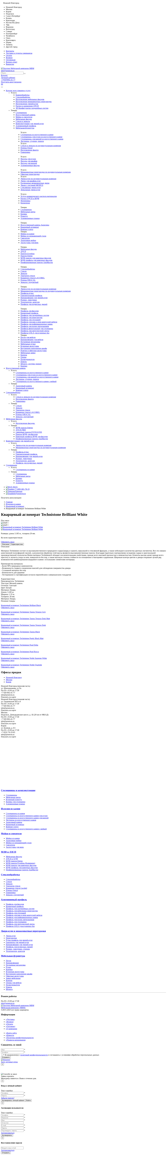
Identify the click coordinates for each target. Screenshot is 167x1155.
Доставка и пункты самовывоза (19, 53)
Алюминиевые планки (30, 218)
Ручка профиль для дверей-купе (19, 940)
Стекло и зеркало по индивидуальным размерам (41, 146)
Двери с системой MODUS (32, 185)
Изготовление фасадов (25, 423)
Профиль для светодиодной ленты (35, 331)
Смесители (25, 238)
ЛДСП (23, 251)
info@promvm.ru (7, 71)
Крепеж (24, 355)
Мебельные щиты (28, 212)
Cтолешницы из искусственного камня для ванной (27, 818)
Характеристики (17, 544)
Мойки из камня (27, 234)
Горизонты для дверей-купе (17, 942)
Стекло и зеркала (23, 121)
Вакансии (10, 64)
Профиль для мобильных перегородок (22, 911)
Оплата (9, 55)
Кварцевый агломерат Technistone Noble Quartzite (21, 665)
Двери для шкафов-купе (31, 181)
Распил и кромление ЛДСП (27, 106)
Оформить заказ (7, 542)
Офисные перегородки (30, 174)
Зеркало (24, 273)
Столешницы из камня (25, 470)
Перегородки (11, 938)
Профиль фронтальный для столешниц (37, 328)
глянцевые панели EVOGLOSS (29, 432)
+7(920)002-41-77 (8, 80)
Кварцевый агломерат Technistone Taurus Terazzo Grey (23, 612)
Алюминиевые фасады (30, 165)
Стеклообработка (23, 97)
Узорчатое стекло (28, 276)
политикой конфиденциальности (34, 1055)
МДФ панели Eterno (14, 861)
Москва (9, 680)
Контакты (10, 51)
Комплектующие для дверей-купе (30, 124)
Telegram (18, 491)
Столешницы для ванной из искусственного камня (42, 139)
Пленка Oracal (26, 148)
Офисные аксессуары (15, 976)
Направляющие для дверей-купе (34, 298)
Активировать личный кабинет (13, 1100)
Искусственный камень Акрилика (35, 225)
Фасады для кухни (28, 159)
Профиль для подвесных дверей (34, 304)
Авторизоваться (7, 1133)
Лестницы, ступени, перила (32, 141)
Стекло (24, 271)
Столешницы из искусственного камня (37, 135)
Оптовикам (10, 60)
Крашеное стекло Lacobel (16, 888)
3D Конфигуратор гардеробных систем (32, 108)
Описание (5, 544)
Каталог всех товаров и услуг (18, 90)
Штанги (9, 989)
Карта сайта (11, 1033)
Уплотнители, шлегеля (30, 302)
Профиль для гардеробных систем (35, 315)
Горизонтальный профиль (31, 295)
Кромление (25, 203)
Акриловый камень (24, 386)
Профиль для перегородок (31, 317)
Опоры (23, 357)
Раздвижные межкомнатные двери (35, 183)
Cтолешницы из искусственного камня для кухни (27, 816)
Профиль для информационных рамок (37, 324)
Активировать (7, 1135)
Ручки (8, 967)
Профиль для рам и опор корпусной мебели (24, 915)
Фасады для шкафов (29, 161)
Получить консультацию (11, 82)
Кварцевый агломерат (30, 227)
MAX (15, 487)
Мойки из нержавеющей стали (33, 236)
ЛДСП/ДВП (21, 430)
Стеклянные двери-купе (31, 187)
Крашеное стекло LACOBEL (33, 278)
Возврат (9, 58)
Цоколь (24, 362)
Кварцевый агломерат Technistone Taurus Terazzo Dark (23, 625)
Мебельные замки (28, 353)
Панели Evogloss (27, 254)
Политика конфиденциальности (20, 1038)
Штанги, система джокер (31, 364)
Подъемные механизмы (30, 342)
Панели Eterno (27, 256)
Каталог (4, 75)
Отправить (6, 1057)
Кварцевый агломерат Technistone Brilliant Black (21, 605)
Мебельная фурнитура (25, 128)
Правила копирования (15, 1040)
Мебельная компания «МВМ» (13, 1008)
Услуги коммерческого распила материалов (39, 196)
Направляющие (12, 963)
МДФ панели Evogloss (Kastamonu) (20, 863)
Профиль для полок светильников (35, 326)
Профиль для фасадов (30, 311)
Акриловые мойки (28, 240)
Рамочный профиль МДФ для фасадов (32, 436)
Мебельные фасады (24, 119)
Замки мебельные (13, 978)
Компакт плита (27, 229)
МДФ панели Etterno (24, 428)
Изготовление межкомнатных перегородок (34, 102)
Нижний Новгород (14, 677)
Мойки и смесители (24, 117)
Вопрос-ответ (11, 62)
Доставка (10, 1019)
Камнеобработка (22, 95)
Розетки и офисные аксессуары (34, 351)
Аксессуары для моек (29, 243)
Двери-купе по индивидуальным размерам (38, 179)
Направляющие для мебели (32, 340)
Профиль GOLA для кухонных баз (35, 333)
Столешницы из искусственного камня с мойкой (36, 381)
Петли (8, 961)
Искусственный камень (25, 115)
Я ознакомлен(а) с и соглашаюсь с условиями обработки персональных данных (51, 1055)
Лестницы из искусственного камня (21, 820)
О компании (11, 1029)
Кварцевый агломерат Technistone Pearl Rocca (20, 652)
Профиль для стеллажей (31, 320)
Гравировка (25, 152)
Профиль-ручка (27, 293)
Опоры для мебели (14, 983)
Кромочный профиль (29, 313)
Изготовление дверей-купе (27, 104)
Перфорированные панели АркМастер (37, 262)
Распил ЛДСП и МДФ (30, 198)
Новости (10, 1035)
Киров (8, 682)
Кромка (24, 214)
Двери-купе (11, 936)
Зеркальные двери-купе (30, 190)
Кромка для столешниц (15, 802)
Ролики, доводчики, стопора (18, 949)
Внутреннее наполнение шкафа (34, 348)
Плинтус (24, 216)
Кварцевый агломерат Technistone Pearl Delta (19, 645)
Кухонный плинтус (14, 799)
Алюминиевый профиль (26, 126)
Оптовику (10, 1026)
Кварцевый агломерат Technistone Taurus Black (20, 632)
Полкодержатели (28, 359)
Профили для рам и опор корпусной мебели (39, 322)
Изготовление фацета (30, 150)
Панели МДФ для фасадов (27, 434)
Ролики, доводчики (29, 300)
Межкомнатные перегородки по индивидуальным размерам (46, 172)
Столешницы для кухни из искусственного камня (41, 137)
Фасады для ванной (29, 163)
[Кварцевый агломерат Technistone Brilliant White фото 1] (22, 529)
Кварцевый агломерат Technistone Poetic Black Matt (22, 638)
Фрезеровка (25, 201)
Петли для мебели (28, 337)
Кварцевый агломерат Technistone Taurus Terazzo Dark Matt (25, 619)
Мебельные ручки (28, 344)
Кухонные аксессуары (30, 346)
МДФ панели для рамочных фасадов (36, 258)
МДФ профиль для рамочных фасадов (36, 260)
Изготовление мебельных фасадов (30, 99)
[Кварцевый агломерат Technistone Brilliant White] (22, 527)
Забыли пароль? (7, 1098)
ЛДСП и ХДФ (12, 859)
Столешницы (21, 113)
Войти (28, 1100)
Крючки (24, 366)
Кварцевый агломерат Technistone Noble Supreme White (24, 658)
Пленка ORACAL (28, 280)
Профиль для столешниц (16, 922)
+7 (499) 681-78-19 (21, 489)
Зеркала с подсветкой (29, 282)
